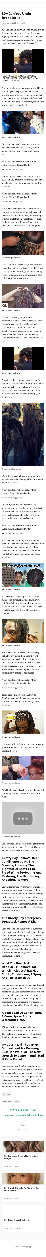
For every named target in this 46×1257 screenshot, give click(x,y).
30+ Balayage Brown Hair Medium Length (21, 1157)
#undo (17, 1101)
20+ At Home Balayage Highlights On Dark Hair (23, 1115)
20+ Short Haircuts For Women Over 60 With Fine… (22, 1189)
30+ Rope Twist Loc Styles (17, 1220)
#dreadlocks (7, 1101)
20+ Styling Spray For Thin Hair (23, 1110)
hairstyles (6, 1094)
